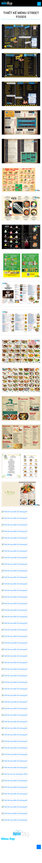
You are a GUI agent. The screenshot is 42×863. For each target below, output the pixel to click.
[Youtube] (18, 854)
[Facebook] (2, 854)
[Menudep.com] (6, 3)
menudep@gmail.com (13, 850)
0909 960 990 (11, 848)
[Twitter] (10, 854)
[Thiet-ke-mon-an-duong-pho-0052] (14, 774)
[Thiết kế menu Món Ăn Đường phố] (21, 36)
